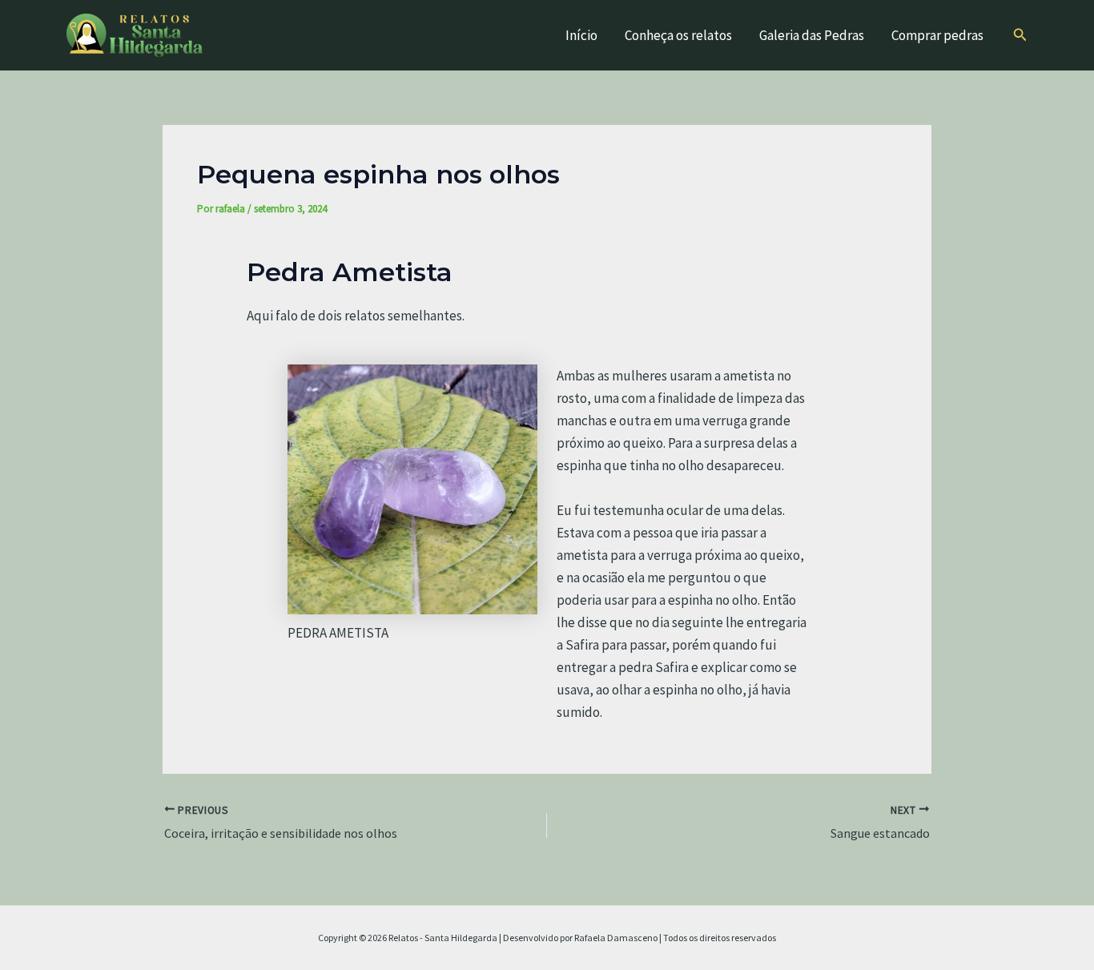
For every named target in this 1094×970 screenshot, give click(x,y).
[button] (1020, 35)
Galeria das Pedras (811, 35)
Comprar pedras (937, 35)
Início (581, 35)
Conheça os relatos (678, 35)
